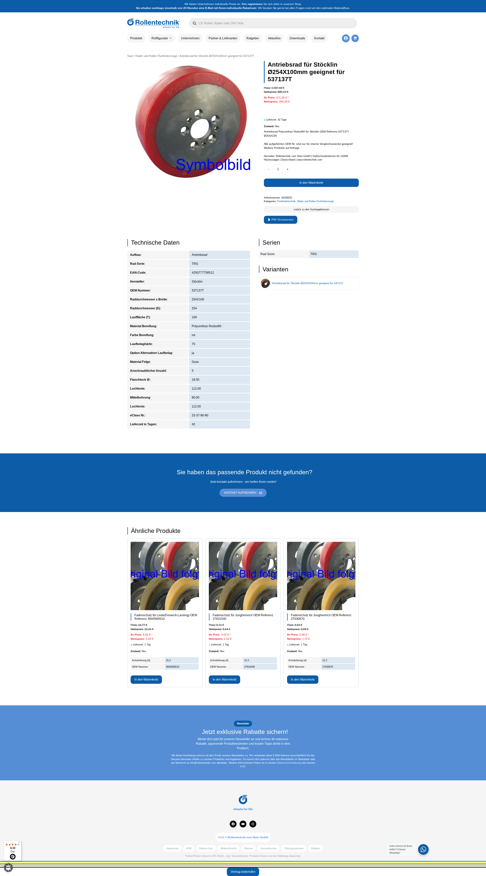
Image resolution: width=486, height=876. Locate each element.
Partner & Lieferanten (223, 38)
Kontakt (319, 38)
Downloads (297, 38)
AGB (242, 766)
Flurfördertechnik (286, 201)
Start (130, 56)
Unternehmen (190, 38)
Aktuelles (274, 38)
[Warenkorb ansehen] (355, 38)
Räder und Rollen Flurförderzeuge (156, 56)
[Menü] (19, 843)
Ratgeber (252, 38)
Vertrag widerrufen (243, 871)
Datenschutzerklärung (289, 762)
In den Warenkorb (311, 182)
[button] (8, 867)
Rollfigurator (159, 38)
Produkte (136, 38)
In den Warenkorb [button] (146, 679)
